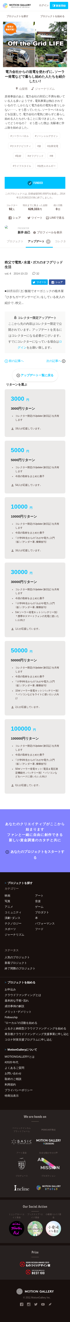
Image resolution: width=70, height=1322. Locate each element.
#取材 (18, 156)
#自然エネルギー (46, 165)
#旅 (39, 146)
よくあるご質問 (14, 1068)
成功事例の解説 (14, 1006)
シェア (17, 218)
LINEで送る (57, 218)
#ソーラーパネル (19, 136)
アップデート (38, 241)
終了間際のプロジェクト (20, 968)
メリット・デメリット (18, 1012)
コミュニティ (13, 912)
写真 (7, 901)
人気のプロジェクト (17, 957)
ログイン (44, 5)
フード (39, 929)
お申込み (10, 989)
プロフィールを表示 (49, 232)
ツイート (37, 218)
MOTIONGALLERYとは (20, 1056)
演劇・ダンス (12, 918)
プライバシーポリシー (19, 1090)
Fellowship (11, 1017)
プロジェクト (15, 241)
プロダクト (42, 912)
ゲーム (39, 907)
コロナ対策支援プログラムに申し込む (28, 1039)
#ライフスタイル (22, 165)
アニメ (9, 907)
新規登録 (61, 5)
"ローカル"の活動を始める (21, 1023)
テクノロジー (13, 923)
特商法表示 (12, 1095)
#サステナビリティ (20, 146)
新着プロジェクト (16, 963)
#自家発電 (52, 146)
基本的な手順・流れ (17, 1000)
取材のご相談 (13, 1079)
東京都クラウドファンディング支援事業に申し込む (35, 1034)
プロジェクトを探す (17, 16)
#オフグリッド (35, 156)
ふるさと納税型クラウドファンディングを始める (35, 1028)
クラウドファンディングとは (23, 995)
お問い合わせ (13, 1073)
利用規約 (10, 1084)
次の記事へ (54, 360)
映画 (7, 895)
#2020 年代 (11, 1062)
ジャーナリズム (45, 89)
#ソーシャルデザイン (46, 136)
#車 (51, 156)
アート (39, 895)
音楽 (38, 901)
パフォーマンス (45, 923)
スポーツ (10, 929)
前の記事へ (16, 360)
